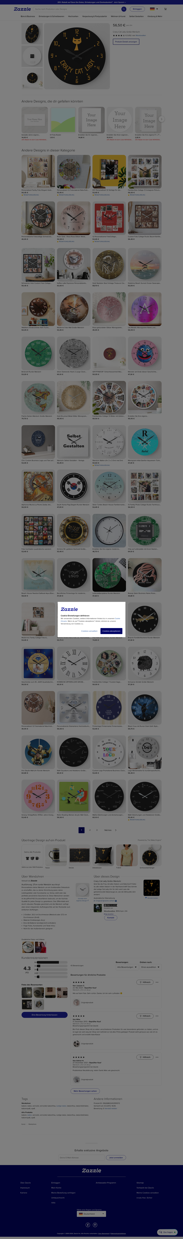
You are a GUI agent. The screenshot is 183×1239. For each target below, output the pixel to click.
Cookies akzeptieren (111, 631)
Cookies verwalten (89, 631)
